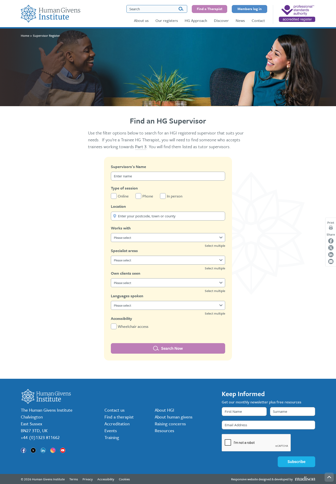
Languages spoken (127, 296)
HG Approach (196, 20)
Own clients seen (125, 273)
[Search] (181, 9)
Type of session (124, 188)
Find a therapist (119, 417)
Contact (258, 20)
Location (118, 206)
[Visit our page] (23, 450)
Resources (164, 430)
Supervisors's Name (128, 166)
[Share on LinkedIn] (330, 254)
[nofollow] (297, 13)
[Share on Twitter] (330, 247)
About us (141, 20)
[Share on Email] (330, 261)
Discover (221, 20)
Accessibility (121, 318)
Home (25, 35)
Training (111, 437)
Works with (121, 228)
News (240, 20)
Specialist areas (124, 250)
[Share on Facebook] (330, 240)
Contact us (114, 410)
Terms (73, 479)
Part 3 (141, 146)
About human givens (173, 417)
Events (110, 430)
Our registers (166, 20)
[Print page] (331, 228)
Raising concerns (170, 424)
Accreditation (117, 424)
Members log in (249, 8)
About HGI (164, 410)
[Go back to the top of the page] (329, 477)
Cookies (124, 479)
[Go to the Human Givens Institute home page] (50, 14)
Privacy (88, 479)
